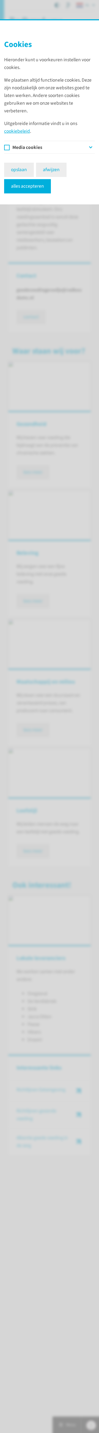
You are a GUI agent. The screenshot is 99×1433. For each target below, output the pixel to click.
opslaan (19, 169)
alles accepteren (27, 186)
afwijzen (51, 169)
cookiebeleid (17, 131)
